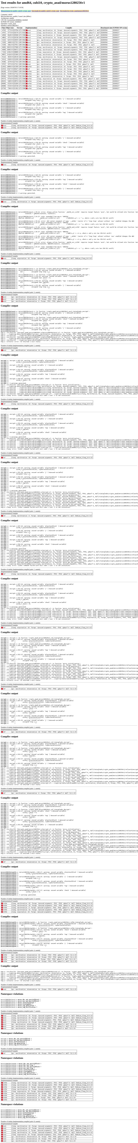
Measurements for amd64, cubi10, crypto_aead (16, 11)
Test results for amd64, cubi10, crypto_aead (45, 11)
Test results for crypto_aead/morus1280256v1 (74, 11)
